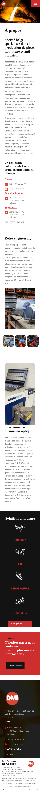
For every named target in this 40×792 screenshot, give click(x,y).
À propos (10, 754)
